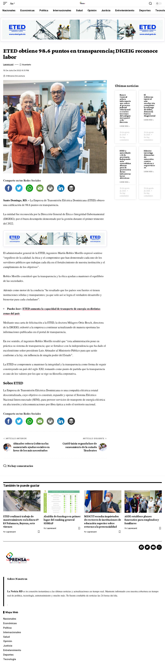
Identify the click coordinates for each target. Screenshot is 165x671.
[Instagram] (159, 547)
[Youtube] (153, 547)
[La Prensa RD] (82, 3)
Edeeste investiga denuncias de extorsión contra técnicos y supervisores (149, 159)
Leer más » (125, 126)
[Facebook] (141, 547)
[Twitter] (147, 547)
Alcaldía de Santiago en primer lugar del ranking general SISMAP (62, 520)
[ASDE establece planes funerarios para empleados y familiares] (143, 501)
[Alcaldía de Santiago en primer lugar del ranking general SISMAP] (62, 501)
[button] (6, 3)
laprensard (8, 64)
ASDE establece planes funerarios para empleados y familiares (142, 520)
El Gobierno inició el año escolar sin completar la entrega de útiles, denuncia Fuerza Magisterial (149, 105)
